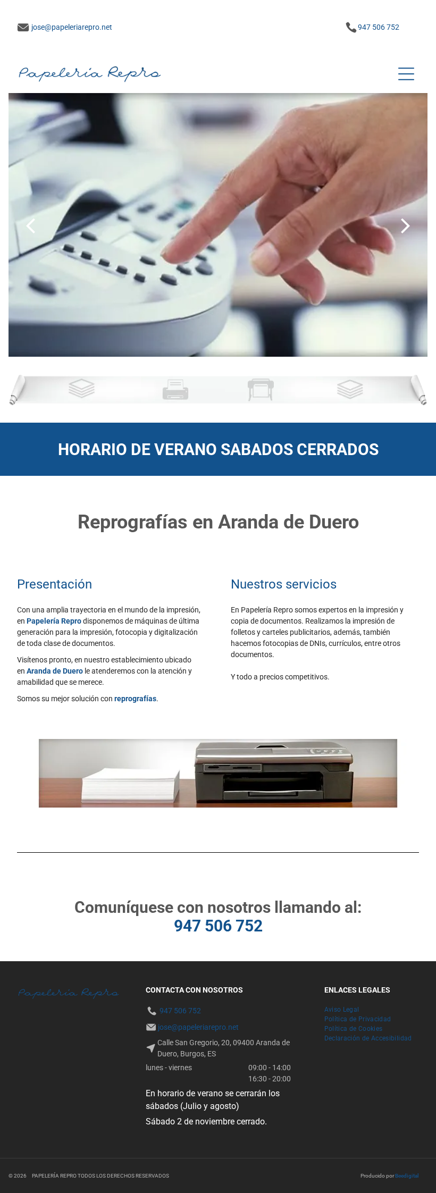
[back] (30, 225)
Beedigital (407, 1176)
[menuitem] (341, 1009)
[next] (405, 225)
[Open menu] (406, 74)
